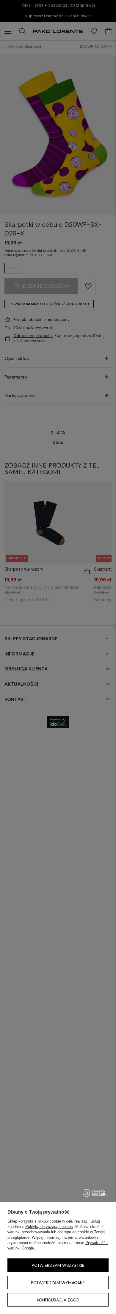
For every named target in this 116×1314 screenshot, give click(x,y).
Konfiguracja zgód (58, 1300)
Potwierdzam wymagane (58, 1282)
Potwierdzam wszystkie (58, 1265)
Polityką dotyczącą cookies (49, 1226)
